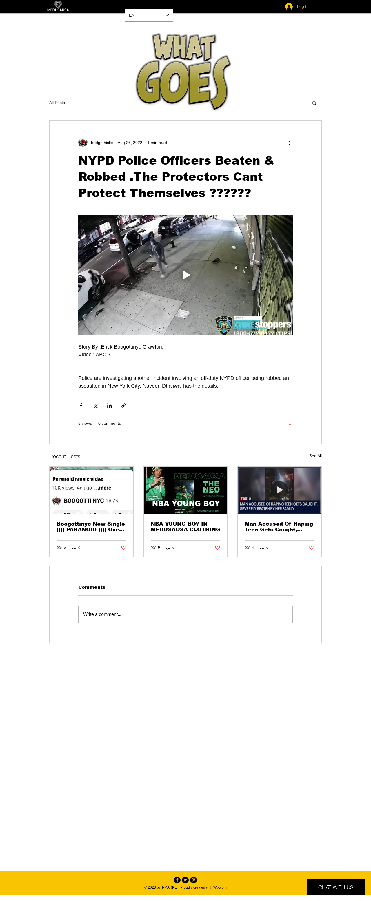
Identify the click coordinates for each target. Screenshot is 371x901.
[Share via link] (123, 405)
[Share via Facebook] (81, 405)
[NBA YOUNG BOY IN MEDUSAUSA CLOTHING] (186, 490)
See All (315, 455)
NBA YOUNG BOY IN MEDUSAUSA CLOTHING (185, 526)
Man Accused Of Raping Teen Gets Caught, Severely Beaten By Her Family (279, 526)
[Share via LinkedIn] (109, 405)
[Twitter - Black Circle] (185, 880)
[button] (314, 103)
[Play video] (185, 275)
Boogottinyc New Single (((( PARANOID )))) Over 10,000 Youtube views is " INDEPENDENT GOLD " (91, 526)
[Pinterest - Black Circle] (193, 880)
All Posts (57, 102)
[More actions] (289, 142)
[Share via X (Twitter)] (95, 405)
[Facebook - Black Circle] (177, 880)
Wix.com (220, 887)
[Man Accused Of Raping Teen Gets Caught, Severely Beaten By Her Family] (279, 490)
